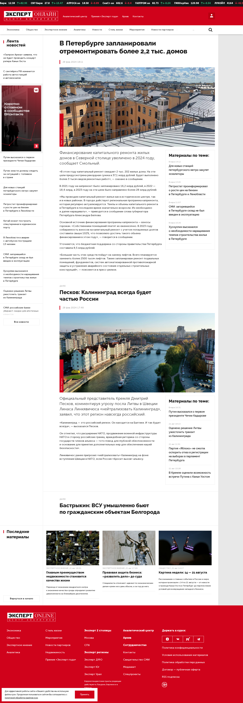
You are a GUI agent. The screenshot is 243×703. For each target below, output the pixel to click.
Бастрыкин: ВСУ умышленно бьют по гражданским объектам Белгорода (110, 508)
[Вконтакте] (177, 639)
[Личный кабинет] (211, 16)
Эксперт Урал (93, 674)
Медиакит (129, 666)
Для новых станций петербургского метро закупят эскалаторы (20, 190)
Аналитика (79, 30)
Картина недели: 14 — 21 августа (183, 572)
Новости (97, 30)
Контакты (138, 16)
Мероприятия (136, 30)
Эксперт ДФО (93, 659)
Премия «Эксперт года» (104, 16)
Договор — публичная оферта (181, 669)
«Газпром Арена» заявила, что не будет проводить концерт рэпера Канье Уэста (20, 58)
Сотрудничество (135, 645)
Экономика (13, 30)
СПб (87, 645)
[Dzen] (167, 639)
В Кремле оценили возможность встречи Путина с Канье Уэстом (190, 474)
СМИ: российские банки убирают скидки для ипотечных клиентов (21, 311)
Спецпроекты (132, 674)
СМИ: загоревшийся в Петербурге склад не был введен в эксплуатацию (18, 257)
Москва (89, 637)
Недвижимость (55, 652)
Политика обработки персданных (183, 662)
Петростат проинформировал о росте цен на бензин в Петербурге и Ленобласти (20, 207)
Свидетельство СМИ (136, 659)
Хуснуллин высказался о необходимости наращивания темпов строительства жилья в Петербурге (21, 276)
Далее (63, 286)
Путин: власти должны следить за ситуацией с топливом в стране (20, 174)
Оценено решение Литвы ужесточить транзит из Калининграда (17, 294)
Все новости (21, 321)
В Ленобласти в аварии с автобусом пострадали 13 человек (17, 241)
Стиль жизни (116, 30)
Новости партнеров (162, 30)
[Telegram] (198, 639)
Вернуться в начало (21, 598)
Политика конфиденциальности (182, 647)
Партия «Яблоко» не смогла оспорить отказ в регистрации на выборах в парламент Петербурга (188, 454)
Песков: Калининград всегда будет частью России (105, 295)
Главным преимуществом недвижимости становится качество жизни (66, 576)
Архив (125, 16)
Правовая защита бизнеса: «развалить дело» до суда (122, 574)
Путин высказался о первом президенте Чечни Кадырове (19, 159)
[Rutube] (188, 639)
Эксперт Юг (91, 666)
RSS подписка (171, 676)
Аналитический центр (75, 16)
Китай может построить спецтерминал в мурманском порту (19, 224)
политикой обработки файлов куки (21, 698)
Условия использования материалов (185, 655)
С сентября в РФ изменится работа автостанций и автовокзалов (19, 74)
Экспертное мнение (55, 30)
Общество (32, 30)
